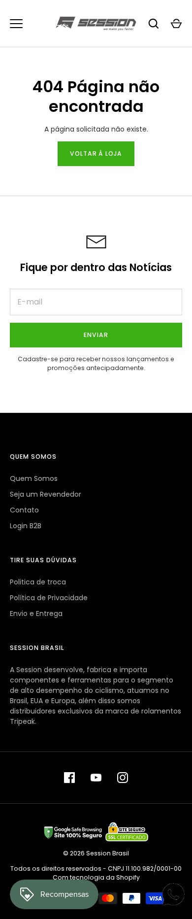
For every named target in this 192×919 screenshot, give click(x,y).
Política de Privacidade (49, 598)
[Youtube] (96, 777)
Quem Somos (34, 478)
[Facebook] (69, 777)
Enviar (96, 335)
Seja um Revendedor (45, 494)
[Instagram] (122, 777)
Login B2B (25, 526)
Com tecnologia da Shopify (96, 877)
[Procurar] (153, 23)
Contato (24, 510)
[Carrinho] (176, 23)
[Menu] (16, 23)
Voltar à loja (96, 153)
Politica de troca (38, 582)
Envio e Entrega (36, 613)
